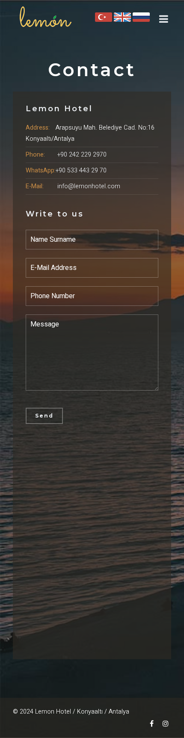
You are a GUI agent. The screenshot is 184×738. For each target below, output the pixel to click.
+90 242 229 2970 (82, 154)
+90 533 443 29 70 (81, 170)
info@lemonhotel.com (88, 186)
